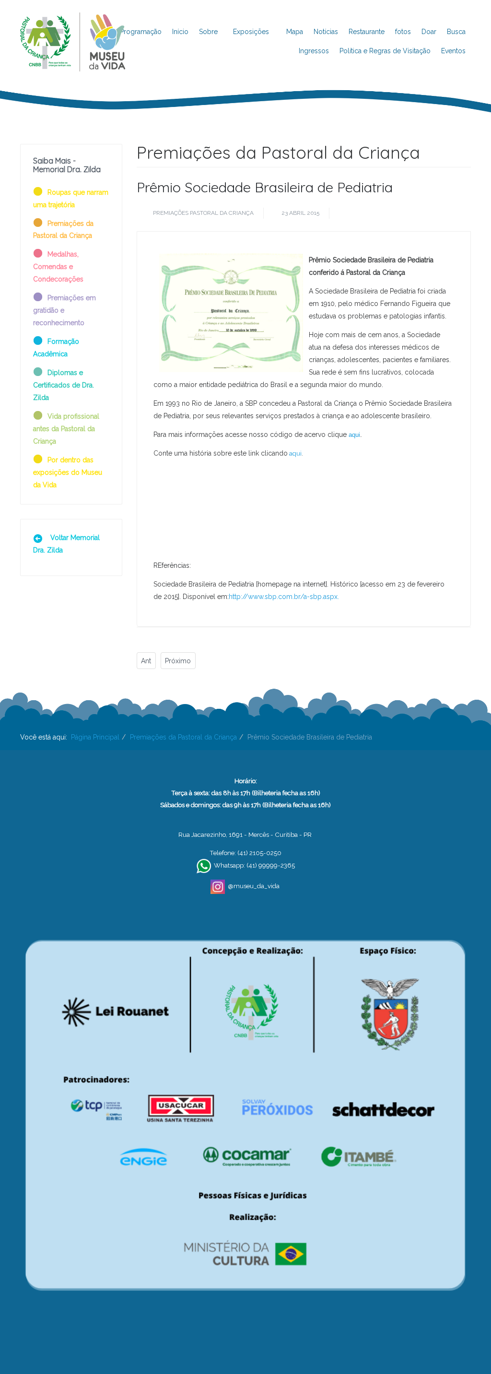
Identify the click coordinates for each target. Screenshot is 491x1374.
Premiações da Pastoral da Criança (183, 737)
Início (180, 31)
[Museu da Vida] (72, 24)
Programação (141, 31)
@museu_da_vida (254, 886)
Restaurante (367, 31)
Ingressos (314, 51)
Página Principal (95, 737)
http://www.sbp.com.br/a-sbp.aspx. (284, 596)
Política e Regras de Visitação (385, 51)
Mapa (294, 31)
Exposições (252, 31)
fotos (403, 31)
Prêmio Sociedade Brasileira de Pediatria (265, 187)
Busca (456, 31)
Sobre (208, 31)
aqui (354, 434)
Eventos (453, 51)
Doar (428, 31)
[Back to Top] (467, 1335)
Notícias (326, 31)
